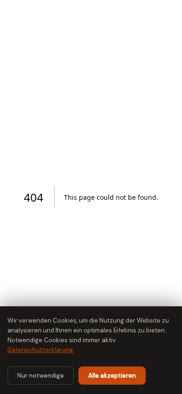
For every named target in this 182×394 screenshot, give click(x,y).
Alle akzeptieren (112, 376)
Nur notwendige (40, 376)
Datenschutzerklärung (40, 350)
